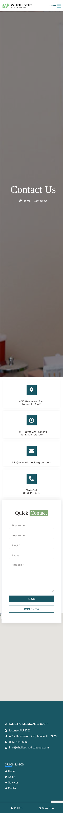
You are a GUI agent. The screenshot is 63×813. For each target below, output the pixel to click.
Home (27, 200)
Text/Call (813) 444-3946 (31, 491)
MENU (53, 5)
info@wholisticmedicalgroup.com (31, 462)
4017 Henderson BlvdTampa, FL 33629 (31, 403)
